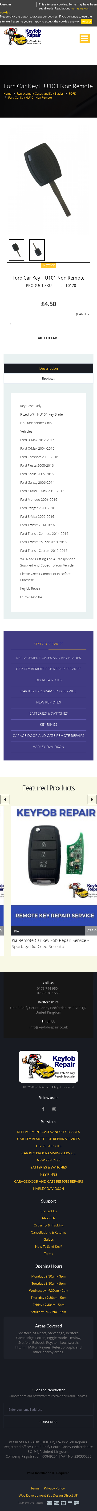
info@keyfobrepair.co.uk (48, 1027)
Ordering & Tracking (48, 1225)
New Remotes (48, 702)
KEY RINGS (48, 1174)
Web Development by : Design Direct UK (48, 1495)
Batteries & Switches (48, 713)
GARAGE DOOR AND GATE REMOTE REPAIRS (48, 1181)
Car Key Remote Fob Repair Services (48, 669)
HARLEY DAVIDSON (48, 1188)
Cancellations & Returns (48, 1232)
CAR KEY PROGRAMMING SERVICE (48, 1153)
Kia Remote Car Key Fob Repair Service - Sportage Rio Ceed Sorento (42, 943)
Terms (48, 1254)
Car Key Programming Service (48, 691)
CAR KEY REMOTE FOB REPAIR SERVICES (48, 1139)
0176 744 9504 (48, 988)
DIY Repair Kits (49, 680)
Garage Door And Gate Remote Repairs (48, 736)
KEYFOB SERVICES (48, 644)
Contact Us (48, 1211)
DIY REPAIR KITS (48, 1146)
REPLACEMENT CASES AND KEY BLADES (48, 1132)
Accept (86, 21)
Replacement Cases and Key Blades (48, 658)
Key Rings (48, 724)
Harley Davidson (49, 747)
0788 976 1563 (48, 993)
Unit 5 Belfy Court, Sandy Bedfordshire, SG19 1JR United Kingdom (48, 1007)
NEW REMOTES (48, 1160)
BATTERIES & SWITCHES (48, 1167)
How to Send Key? (48, 1246)
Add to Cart (48, 338)
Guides (49, 1239)
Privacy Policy (54, 1488)
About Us (48, 1218)
